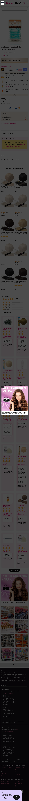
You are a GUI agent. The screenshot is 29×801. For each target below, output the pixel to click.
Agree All (16, 797)
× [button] (2, 387)
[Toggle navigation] (2, 3)
